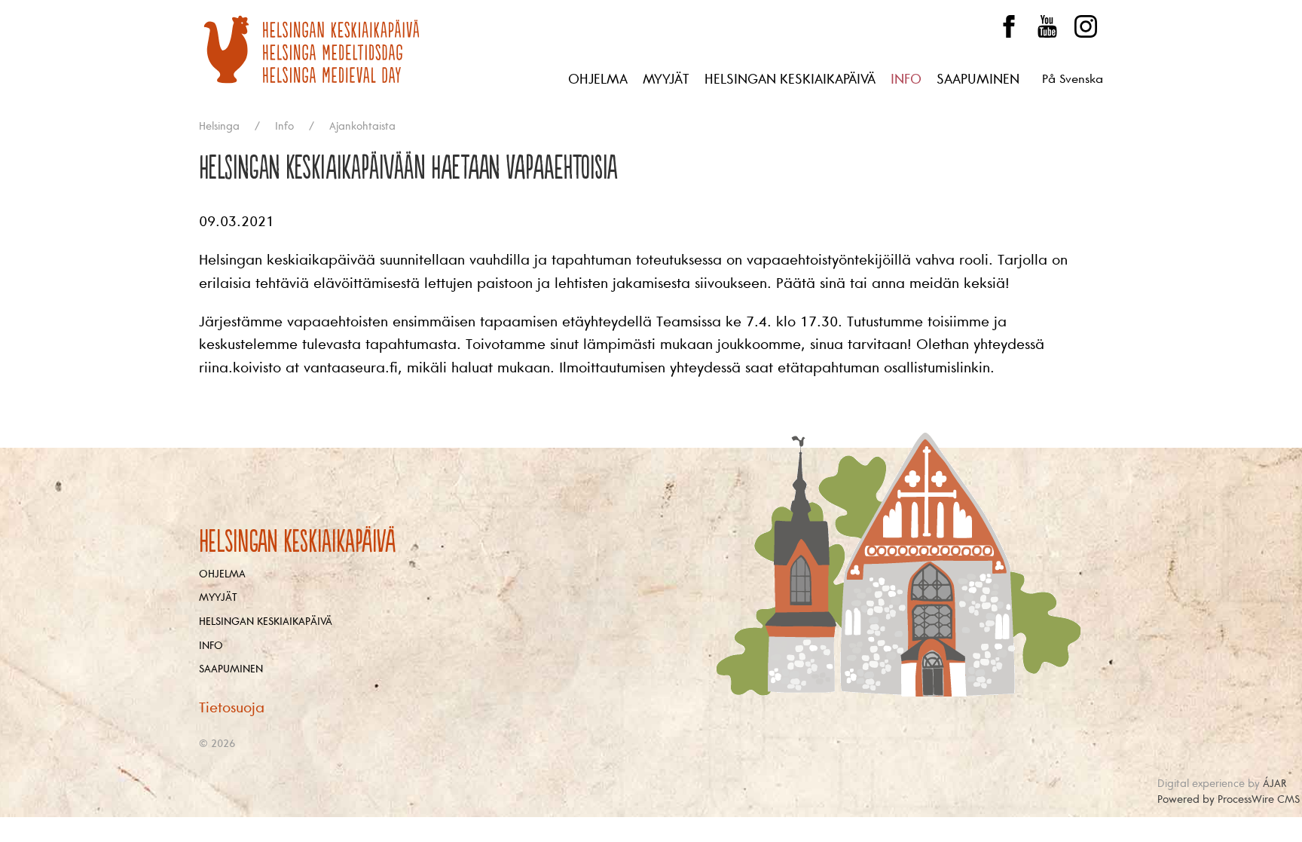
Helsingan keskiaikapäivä (790, 79)
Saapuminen (978, 79)
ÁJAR (1274, 783)
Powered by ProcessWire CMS (1228, 799)
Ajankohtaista (362, 126)
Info (906, 79)
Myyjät (666, 79)
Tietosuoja (231, 708)
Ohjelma (598, 79)
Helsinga (219, 126)
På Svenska (1072, 79)
